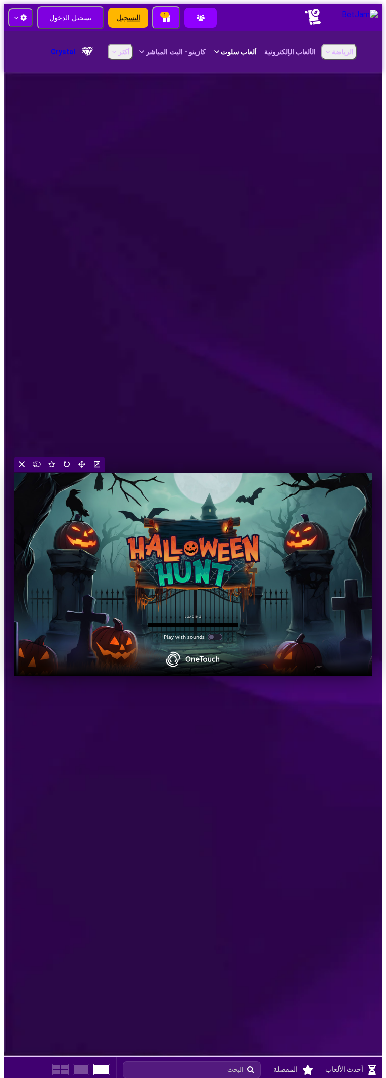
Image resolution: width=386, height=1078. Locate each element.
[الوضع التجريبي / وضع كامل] (36, 464)
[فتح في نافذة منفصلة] (97, 464)
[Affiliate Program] (200, 18)
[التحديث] (66, 464)
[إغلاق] (21, 464)
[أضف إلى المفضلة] (51, 464)
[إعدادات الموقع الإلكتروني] (20, 17)
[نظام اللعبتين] (81, 1069)
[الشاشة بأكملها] (81, 464)
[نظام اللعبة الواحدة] (101, 1069)
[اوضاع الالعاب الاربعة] (60, 1069)
